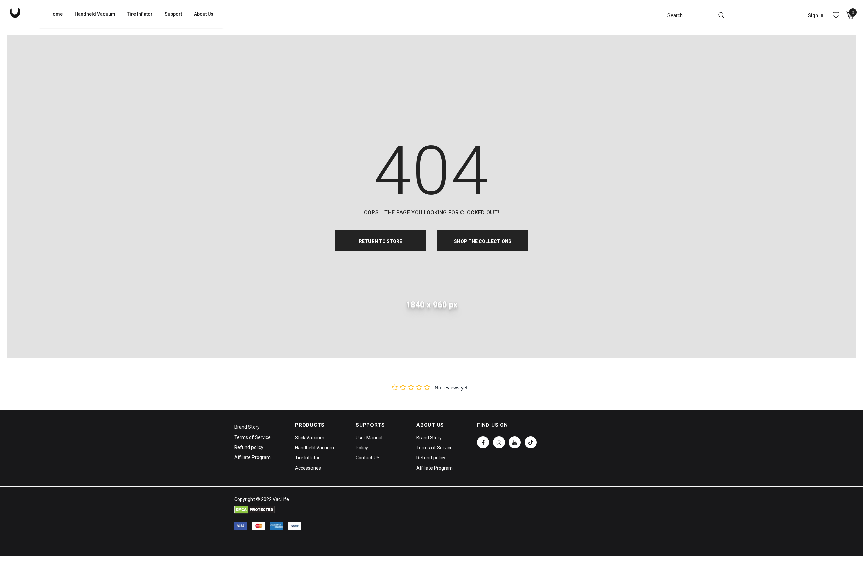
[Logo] (24, 13)
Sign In (815, 15)
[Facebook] (483, 442)
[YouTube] (515, 442)
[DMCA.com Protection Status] (254, 509)
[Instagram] (499, 442)
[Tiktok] (531, 442)
